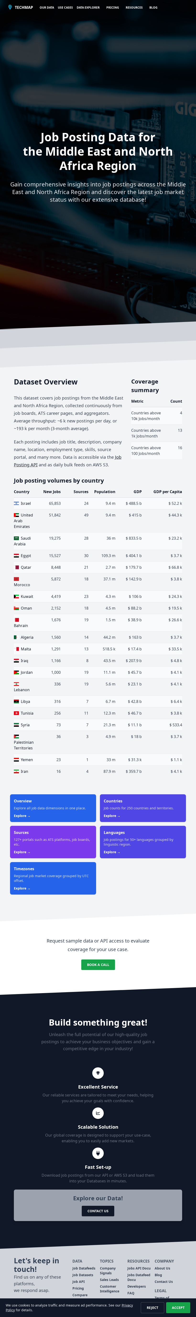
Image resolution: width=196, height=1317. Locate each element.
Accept (178, 1307)
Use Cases (65, 7)
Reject (152, 1307)
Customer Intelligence (109, 1288)
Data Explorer (88, 7)
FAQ (130, 1293)
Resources (134, 7)
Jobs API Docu (139, 1268)
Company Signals (108, 1270)
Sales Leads (109, 1279)
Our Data (47, 7)
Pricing (112, 7)
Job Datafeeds (83, 1268)
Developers (136, 1286)
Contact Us (98, 1211)
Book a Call (98, 964)
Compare (79, 1295)
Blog (153, 7)
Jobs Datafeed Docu (138, 1277)
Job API (78, 1281)
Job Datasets (82, 1275)
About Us (162, 1268)
